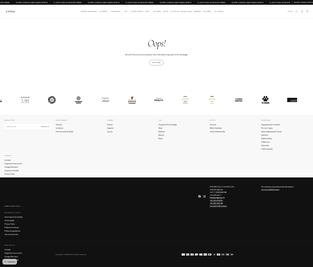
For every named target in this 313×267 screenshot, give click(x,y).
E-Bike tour (265, 142)
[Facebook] (199, 196)
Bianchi (161, 135)
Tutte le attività (267, 149)
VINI (125, 11)
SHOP (147, 11)
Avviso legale (9, 220)
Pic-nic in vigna (267, 128)
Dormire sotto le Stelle (64, 131)
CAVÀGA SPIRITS (137, 11)
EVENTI (165, 11)
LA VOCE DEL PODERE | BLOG (181, 11)
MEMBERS (197, 11)
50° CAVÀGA (219, 11)
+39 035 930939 (216, 200)
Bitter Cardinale (216, 128)
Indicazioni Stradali (11, 170)
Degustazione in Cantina (270, 125)
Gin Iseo (213, 125)
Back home (156, 62)
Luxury (109, 131)
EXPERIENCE (115, 11)
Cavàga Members (11, 167)
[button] (290, 11)
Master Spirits (266, 138)
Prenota (59, 125)
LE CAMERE (103, 11)
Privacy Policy (9, 174)
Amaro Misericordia (217, 131)
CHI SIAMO (207, 11)
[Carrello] (307, 11)
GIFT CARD (157, 11)
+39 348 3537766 (216, 203)
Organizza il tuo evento (13, 163)
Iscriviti (45, 127)
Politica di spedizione (12, 231)
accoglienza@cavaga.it (218, 206)
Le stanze (59, 128)
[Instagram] (204, 196)
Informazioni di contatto (13, 217)
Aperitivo (264, 135)
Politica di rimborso (11, 227)
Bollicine (161, 131)
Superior (110, 128)
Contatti (7, 160)
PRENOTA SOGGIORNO (89, 11)
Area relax (265, 145)
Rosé (160, 128)
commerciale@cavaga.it (270, 189)
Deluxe (110, 125)
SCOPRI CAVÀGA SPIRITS (303, 2)
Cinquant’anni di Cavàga (167, 125)
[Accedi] (302, 11)
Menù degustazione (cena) (271, 131)
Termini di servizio (11, 234)
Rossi (160, 138)
